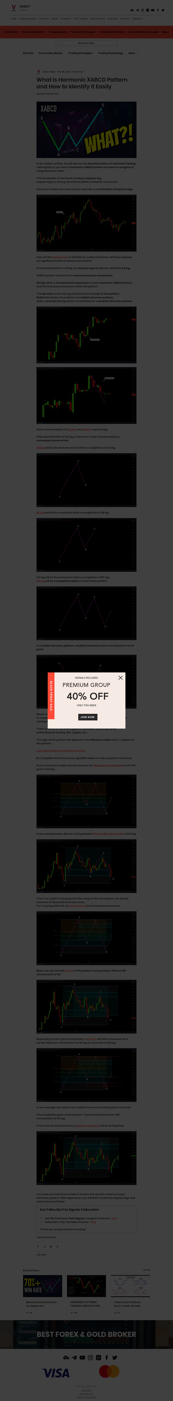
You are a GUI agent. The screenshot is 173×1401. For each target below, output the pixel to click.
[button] (121, 678)
